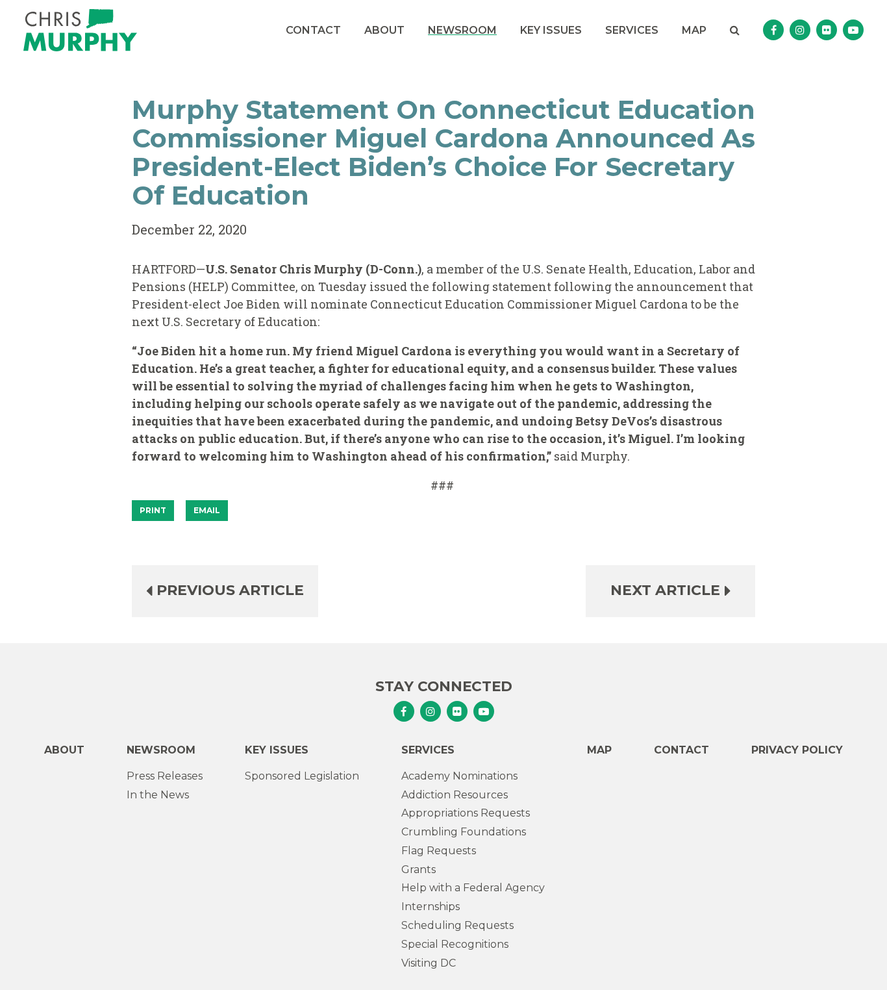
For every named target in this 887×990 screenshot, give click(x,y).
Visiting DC (428, 963)
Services (631, 30)
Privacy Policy (797, 750)
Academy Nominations (459, 776)
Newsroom (462, 30)
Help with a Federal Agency (473, 888)
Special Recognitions (454, 944)
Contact (313, 30)
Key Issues (551, 30)
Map (694, 30)
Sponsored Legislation (302, 776)
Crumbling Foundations (463, 832)
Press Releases (165, 776)
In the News (158, 795)
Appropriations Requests (465, 813)
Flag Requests (438, 850)
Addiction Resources (454, 795)
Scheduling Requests (457, 925)
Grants (418, 869)
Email (207, 510)
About (384, 30)
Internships (430, 906)
